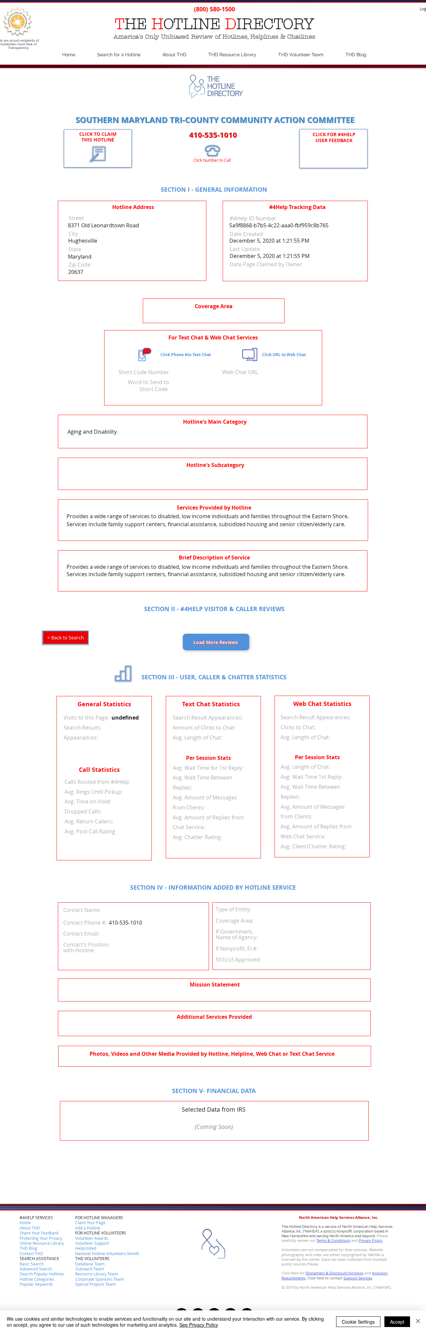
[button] (31, 1253)
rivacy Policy (371, 1240)
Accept (397, 1321)
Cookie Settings (358, 1321)
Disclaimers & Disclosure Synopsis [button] (334, 1272)
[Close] (418, 1322)
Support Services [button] (357, 1277)
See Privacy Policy (198, 1324)
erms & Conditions (334, 1240)
